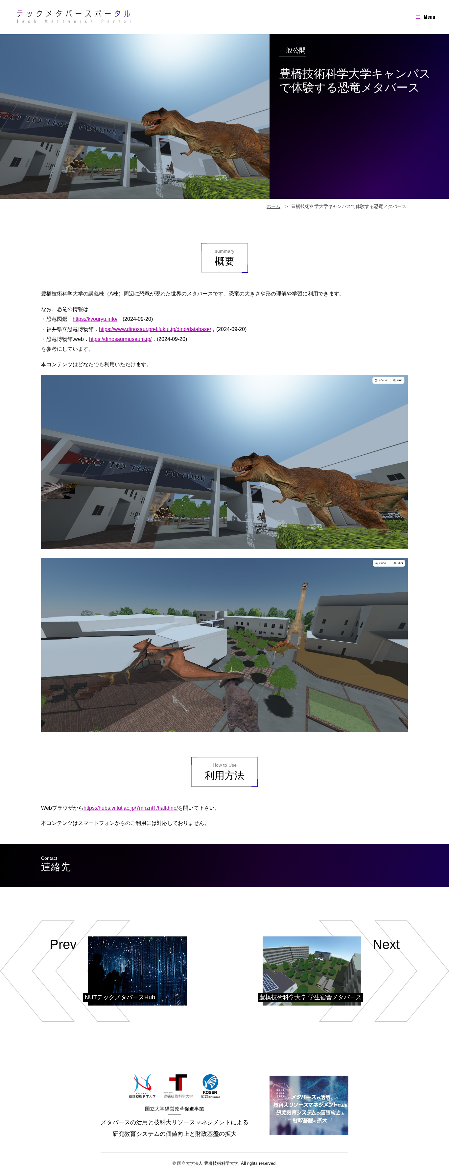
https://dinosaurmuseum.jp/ (120, 339)
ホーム (273, 206)
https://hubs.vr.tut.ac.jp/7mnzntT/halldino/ (130, 808)
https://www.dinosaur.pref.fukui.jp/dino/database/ (155, 329)
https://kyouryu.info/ (95, 319)
